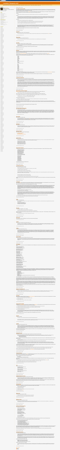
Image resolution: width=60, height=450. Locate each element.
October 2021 (2, 124)
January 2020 (2, 114)
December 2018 (2, 108)
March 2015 (2, 87)
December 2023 (2, 136)
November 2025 (2, 147)
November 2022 (2, 130)
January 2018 (2, 103)
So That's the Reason (19, 133)
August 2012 (2, 73)
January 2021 (2, 120)
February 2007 (2, 42)
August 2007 (2, 45)
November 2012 (2, 74)
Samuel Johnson (2, 14)
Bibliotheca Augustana (3, 13)
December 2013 (2, 80)
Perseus (1, 18)
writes (20, 182)
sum (48, 33)
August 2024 (2, 140)
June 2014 (2, 83)
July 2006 (1, 39)
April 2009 (2, 54)
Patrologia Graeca (2, 17)
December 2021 (2, 125)
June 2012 (2, 72)
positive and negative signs (31, 296)
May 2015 (2, 88)
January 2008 (2, 47)
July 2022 (1, 128)
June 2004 (2, 27)
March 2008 (2, 48)
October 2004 (2, 29)
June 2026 (2, 150)
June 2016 (2, 94)
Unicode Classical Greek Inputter (4, 24)
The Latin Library (2, 15)
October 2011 (2, 68)
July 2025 (1, 145)
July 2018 (1, 106)
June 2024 (2, 139)
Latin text (48, 53)
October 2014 (2, 85)
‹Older (18, 447)
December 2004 (2, 30)
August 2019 (2, 112)
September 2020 (2, 118)
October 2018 (2, 107)
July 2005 (1, 33)
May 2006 (2, 38)
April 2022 (2, 127)
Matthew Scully (18, 91)
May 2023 (2, 133)
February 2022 (2, 126)
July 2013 (1, 78)
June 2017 (2, 100)
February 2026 (2, 148)
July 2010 (1, 61)
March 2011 (2, 65)
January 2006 (2, 36)
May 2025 (2, 144)
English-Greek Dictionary (3, 20)
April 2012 (2, 71)
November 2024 (2, 141)
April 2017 (2, 99)
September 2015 (2, 90)
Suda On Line (2, 23)
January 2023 (2, 131)
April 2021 (2, 121)
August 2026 (2, 151)
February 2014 (2, 81)
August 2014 (2, 84)
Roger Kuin (35, 304)
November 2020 (2, 119)
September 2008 (2, 51)
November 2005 (2, 35)
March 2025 (2, 143)
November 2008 (2, 52)
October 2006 (2, 40)
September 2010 (2, 62)
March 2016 (2, 93)
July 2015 (1, 89)
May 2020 (2, 116)
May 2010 (2, 60)
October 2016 (2, 96)
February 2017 (2, 98)
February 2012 (2, 70)
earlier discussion (22, 304)
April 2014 (2, 82)
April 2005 (2, 32)
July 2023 (1, 134)
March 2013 (2, 76)
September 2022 (2, 129)
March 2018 (2, 104)
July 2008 (1, 50)
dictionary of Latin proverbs (23, 53)
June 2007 (2, 44)
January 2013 (2, 75)
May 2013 (2, 77)
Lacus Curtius (2, 21)
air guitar (29, 11)
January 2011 (2, 64)
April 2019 (2, 110)
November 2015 (2, 91)
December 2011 (2, 69)
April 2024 (2, 138)
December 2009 (2, 58)
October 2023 (2, 135)
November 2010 (2, 63)
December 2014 (2, 86)
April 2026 (2, 149)
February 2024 (2, 137)
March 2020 (2, 115)
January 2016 (2, 92)
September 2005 (2, 34)
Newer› (17, 447)
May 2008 (2, 49)
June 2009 (2, 55)
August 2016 (2, 95)
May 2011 (2, 66)
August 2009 (2, 56)
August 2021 (2, 123)
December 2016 (2, 97)
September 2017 (2, 101)
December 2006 (2, 41)
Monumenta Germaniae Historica (4, 16)
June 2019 (2, 111)
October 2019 (2, 113)
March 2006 (2, 37)
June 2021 (2, 122)
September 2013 (2, 79)
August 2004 (2, 28)
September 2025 (2, 146)
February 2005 (2, 31)
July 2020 (1, 117)
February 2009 (2, 53)
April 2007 (2, 43)
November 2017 (2, 102)
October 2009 (2, 57)
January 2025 (2, 142)
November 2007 (2, 46)
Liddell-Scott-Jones (2, 22)
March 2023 (2, 132)
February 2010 (2, 59)
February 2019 (2, 109)
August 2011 (2, 67)
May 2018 (2, 105)
